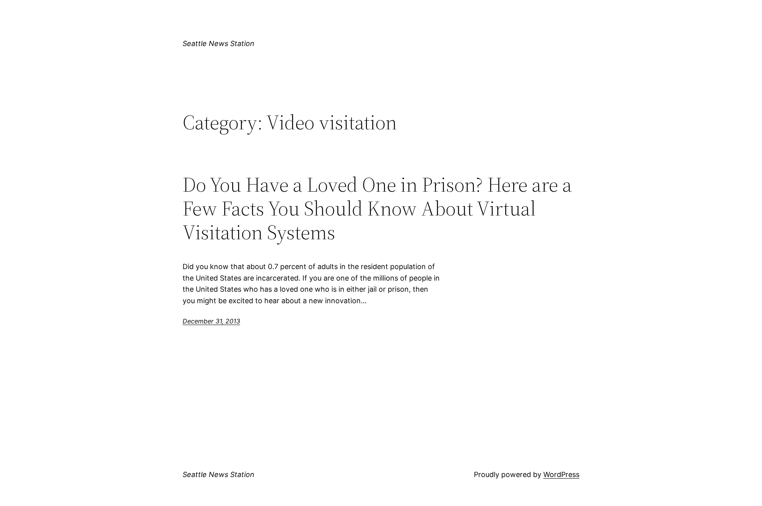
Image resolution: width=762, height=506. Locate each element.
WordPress (561, 474)
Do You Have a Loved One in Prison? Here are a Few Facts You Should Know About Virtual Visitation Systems (377, 208)
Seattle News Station (218, 43)
